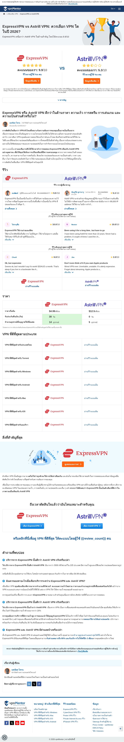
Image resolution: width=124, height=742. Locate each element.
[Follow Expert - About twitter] (34, 684)
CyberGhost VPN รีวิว (72, 712)
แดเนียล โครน (15, 123)
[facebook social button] (6, 723)
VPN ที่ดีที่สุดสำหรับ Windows (45, 712)
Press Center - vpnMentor (103, 725)
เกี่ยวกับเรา (97, 709)
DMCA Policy (98, 728)
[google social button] (17, 723)
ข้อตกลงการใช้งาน (100, 719)
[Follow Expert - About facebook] (39, 684)
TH (112, 9)
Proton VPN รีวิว (69, 715)
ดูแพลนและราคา (72, 464)
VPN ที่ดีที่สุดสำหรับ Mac (44, 715)
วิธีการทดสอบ (98, 731)
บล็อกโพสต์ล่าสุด (40, 709)
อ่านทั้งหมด (10, 209)
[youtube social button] (22, 723)
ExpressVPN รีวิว (70, 709)
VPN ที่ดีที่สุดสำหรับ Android (45, 722)
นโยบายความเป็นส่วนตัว (102, 715)
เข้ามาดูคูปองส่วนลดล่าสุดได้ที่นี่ (86, 635)
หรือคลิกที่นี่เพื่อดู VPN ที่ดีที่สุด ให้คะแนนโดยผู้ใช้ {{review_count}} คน (62, 538)
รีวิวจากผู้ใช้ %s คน (32, 74)
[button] (4, 737)
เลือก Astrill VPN (91, 526)
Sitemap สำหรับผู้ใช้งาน (102, 722)
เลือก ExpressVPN (31, 526)
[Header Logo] (12, 9)
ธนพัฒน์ (15, 193)
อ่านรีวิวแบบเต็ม (32, 286)
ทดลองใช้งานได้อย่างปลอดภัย (97, 619)
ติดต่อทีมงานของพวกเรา (102, 712)
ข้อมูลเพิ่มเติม (31, 81)
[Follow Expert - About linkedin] (29, 684)
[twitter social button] (12, 723)
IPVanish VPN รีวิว (70, 722)
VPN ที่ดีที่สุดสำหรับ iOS (43, 719)
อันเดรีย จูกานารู (77, 192)
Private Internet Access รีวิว (74, 719)
